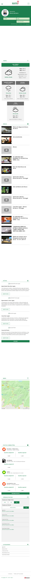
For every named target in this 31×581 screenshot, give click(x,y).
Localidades (4, 4)
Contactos (10, 573)
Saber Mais (6, 294)
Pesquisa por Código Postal (7, 499)
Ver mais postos (15, 493)
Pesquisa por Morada (6, 505)
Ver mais (15, 341)
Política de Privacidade (18, 573)
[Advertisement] (15, 42)
